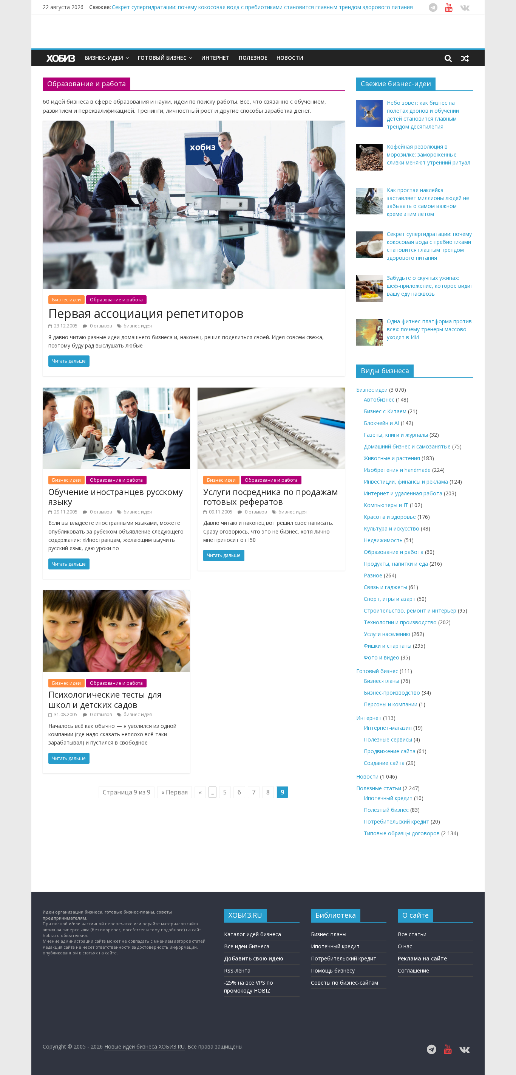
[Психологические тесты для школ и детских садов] (116, 595)
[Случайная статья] (465, 58)
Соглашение (413, 970)
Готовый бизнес (162, 57)
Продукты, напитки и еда (396, 563)
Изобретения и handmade (397, 469)
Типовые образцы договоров (402, 833)
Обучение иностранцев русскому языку (115, 496)
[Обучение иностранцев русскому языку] (116, 392)
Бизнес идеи (66, 299)
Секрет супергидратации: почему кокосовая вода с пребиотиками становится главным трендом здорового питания (262, 7)
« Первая (174, 792)
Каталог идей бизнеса (252, 934)
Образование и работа (116, 299)
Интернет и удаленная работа (403, 493)
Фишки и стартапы (387, 645)
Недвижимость (383, 540)
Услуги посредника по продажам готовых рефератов (270, 496)
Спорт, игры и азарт (390, 598)
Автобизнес (379, 399)
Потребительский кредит (396, 821)
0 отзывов (100, 326)
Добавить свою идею (253, 958)
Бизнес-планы (381, 680)
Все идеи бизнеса (246, 946)
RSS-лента (237, 970)
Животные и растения (392, 458)
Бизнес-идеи (104, 57)
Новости (290, 57)
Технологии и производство (400, 622)
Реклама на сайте (422, 958)
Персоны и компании (390, 704)
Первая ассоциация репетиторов (145, 313)
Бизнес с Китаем (385, 411)
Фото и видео (381, 657)
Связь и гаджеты (385, 587)
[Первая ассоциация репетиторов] (194, 125)
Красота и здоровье (390, 516)
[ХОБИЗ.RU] (61, 58)
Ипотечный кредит (388, 798)
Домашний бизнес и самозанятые (407, 446)
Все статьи (412, 934)
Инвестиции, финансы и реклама (406, 481)
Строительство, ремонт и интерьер (410, 610)
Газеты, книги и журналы (396, 434)
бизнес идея (138, 326)
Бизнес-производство (392, 692)
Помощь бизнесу (333, 970)
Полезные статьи (378, 788)
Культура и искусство (391, 528)
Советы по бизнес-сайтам (344, 982)
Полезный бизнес (386, 809)
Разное (373, 575)
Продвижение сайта (390, 751)
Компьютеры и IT (386, 505)
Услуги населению (387, 634)
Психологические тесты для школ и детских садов (105, 699)
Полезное (253, 57)
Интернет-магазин (388, 727)
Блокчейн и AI (381, 423)
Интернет (215, 57)
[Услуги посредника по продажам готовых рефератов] (271, 392)
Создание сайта (384, 762)
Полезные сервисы (388, 739)
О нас (405, 946)
